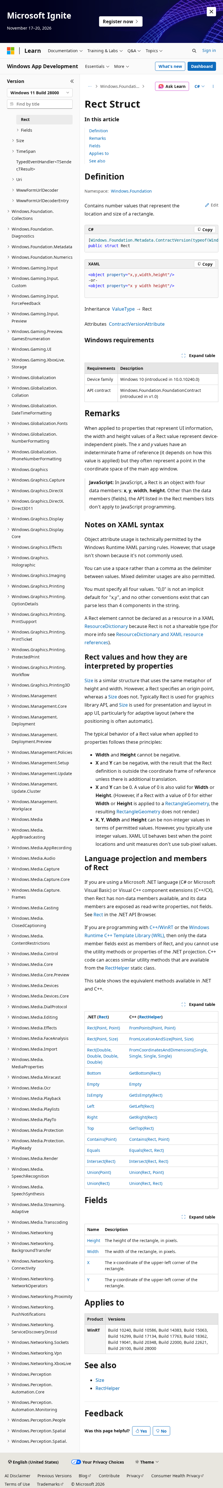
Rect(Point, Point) (103, 1028)
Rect (98, 914)
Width (93, 1251)
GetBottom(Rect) (145, 1073)
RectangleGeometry (187, 803)
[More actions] (213, 86)
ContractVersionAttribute (137, 324)
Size (88, 680)
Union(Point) (99, 1172)
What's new (170, 66)
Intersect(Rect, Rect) (148, 1161)
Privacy (133, 1475)
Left (90, 1106)
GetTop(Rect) (141, 1128)
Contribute (109, 1475)
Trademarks (48, 1484)
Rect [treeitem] (25, 119)
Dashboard (202, 66)
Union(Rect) (98, 1183)
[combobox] (40, 92)
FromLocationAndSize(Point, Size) (161, 1039)
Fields (94, 146)
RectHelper (117, 968)
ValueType (123, 309)
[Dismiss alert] (211, 11)
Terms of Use (17, 1484)
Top (90, 1128)
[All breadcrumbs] (89, 86)
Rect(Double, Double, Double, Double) (102, 1056)
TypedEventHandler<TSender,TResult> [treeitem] (43, 165)
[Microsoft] (11, 51)
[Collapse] (72, 81)
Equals (93, 1150)
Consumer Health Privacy (175, 1475)
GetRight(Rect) (143, 1117)
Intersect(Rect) (101, 1161)
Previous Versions (54, 1475)
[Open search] (194, 51)
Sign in (209, 50)
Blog (83, 1475)
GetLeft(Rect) (141, 1106)
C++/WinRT (161, 927)
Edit (214, 205)
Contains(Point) (101, 1139)
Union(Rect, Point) (146, 1172)
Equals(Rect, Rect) (146, 1150)
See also (97, 161)
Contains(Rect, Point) (149, 1139)
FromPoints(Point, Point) (152, 1028)
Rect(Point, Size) (102, 1039)
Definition (98, 130)
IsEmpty (95, 1095)
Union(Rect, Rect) (145, 1183)
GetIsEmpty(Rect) (145, 1095)
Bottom (94, 1073)
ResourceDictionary (106, 626)
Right (92, 1117)
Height (93, 1240)
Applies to (99, 153)
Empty (93, 1084)
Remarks (97, 138)
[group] (151, 243)
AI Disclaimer (17, 1475)
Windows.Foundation (120, 86)
